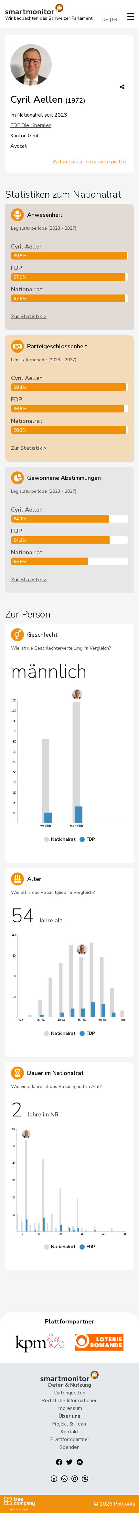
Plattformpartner (69, 1439)
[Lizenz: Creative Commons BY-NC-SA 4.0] (69, 1478)
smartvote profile (106, 161)
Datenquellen (69, 1392)
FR (114, 20)
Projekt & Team (69, 1423)
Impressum (69, 1408)
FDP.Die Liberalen (30, 125)
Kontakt (69, 1431)
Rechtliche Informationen (69, 1400)
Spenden (69, 1447)
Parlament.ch (67, 161)
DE (105, 20)
